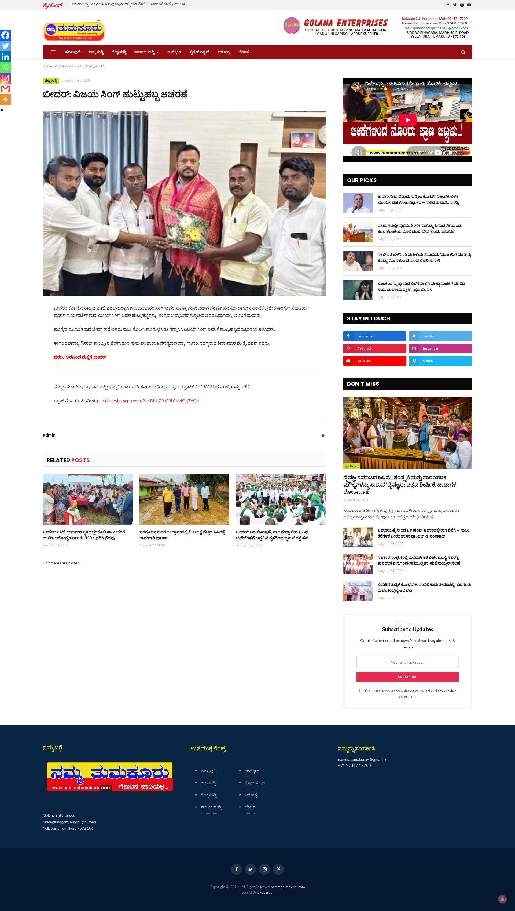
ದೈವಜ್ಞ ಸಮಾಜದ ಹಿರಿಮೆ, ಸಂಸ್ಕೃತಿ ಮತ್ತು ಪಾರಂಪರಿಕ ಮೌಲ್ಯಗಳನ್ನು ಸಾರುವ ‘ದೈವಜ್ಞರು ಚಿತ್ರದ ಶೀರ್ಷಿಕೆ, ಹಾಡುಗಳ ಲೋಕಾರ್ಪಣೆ (399, 484)
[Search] (462, 52)
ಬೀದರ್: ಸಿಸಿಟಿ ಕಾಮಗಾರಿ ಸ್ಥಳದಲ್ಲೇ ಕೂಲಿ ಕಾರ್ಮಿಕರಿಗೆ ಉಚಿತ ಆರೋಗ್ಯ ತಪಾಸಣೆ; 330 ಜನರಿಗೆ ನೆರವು (84, 534)
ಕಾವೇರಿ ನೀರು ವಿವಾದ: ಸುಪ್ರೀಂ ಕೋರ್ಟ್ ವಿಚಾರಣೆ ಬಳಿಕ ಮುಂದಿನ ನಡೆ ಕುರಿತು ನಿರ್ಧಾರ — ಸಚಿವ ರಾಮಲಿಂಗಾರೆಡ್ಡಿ (418, 199)
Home (47, 66)
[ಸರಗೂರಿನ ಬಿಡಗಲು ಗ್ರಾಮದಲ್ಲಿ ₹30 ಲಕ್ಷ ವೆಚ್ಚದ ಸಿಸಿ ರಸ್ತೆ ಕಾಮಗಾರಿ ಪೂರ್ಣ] (184, 499)
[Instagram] (5, 78)
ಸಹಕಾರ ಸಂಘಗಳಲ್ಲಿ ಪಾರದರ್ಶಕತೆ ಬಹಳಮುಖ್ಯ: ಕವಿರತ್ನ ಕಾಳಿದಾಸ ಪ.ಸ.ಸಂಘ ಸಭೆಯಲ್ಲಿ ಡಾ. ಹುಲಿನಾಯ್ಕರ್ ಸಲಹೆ (419, 560)
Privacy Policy (446, 690)
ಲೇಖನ (243, 52)
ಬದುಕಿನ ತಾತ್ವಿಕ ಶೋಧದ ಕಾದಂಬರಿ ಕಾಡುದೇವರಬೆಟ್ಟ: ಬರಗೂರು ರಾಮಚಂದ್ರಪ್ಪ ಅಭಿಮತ (424, 587)
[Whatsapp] (5, 67)
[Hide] (2, 110)
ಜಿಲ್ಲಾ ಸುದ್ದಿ (119, 52)
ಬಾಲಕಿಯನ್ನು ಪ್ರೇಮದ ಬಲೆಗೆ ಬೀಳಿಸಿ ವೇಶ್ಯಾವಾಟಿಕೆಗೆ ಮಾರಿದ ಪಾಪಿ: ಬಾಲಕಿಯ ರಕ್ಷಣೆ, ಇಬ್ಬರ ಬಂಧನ (421, 286)
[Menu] (53, 52)
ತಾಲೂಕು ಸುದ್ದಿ (144, 52)
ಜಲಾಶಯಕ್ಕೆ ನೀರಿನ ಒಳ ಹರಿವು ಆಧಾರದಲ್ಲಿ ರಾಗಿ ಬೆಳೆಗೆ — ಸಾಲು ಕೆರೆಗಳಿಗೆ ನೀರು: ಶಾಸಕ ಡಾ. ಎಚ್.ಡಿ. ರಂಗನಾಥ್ (132, 4)
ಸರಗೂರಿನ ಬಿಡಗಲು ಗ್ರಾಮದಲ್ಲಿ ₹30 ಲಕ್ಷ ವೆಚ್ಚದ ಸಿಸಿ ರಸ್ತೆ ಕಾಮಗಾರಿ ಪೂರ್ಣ (182, 534)
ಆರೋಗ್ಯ (224, 52)
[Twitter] (5, 46)
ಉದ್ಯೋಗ (174, 52)
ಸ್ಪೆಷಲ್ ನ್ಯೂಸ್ (199, 52)
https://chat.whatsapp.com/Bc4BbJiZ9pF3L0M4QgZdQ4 (145, 400)
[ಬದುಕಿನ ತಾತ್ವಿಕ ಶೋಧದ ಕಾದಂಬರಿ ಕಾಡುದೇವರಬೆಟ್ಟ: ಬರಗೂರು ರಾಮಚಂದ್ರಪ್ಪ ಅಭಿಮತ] (358, 591)
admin (49, 435)
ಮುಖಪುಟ (72, 52)
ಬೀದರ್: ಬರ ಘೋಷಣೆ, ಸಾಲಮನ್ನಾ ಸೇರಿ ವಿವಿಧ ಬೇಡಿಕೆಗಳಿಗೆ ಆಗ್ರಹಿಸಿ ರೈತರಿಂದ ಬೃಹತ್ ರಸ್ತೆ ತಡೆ (272, 534)
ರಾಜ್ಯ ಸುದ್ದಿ (96, 52)
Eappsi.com (266, 892)
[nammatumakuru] (74, 28)
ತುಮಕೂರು (351, 466)
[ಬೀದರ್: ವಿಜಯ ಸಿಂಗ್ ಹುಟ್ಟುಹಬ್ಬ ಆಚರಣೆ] (184, 203)
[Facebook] (5, 35)
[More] (5, 99)
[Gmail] (5, 89)
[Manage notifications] (502, 899)
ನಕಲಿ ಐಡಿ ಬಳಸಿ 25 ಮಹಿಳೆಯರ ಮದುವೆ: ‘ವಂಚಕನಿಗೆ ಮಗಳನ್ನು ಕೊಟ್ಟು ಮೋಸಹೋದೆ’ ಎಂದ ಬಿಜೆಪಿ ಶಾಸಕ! (425, 257)
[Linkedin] (5, 56)
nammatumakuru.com (288, 887)
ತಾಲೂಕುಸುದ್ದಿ (211, 806)
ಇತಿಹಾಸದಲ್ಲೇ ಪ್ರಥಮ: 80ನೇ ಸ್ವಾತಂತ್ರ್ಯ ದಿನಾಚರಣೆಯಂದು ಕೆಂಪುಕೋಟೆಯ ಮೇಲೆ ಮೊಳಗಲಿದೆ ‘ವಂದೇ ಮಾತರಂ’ (420, 228)
